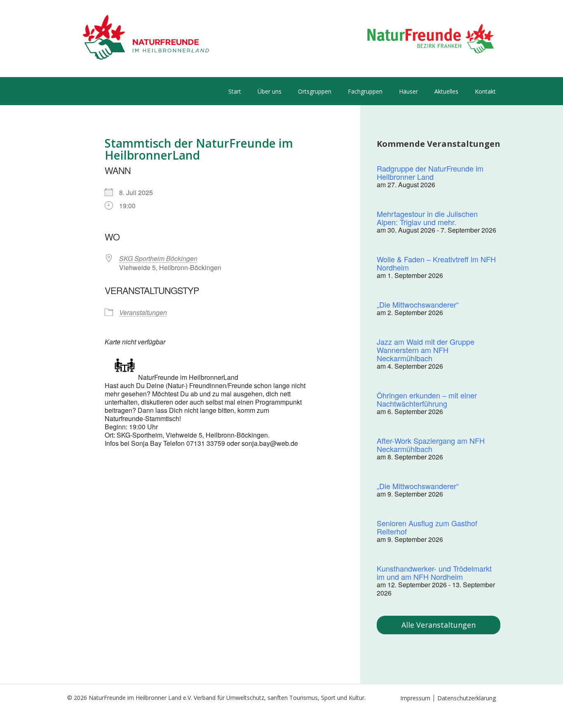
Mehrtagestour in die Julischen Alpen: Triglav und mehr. (427, 218)
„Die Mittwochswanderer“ (418, 304)
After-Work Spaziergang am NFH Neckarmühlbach (431, 444)
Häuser (408, 91)
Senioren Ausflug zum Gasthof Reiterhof (427, 527)
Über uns (270, 91)
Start (234, 91)
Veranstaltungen (143, 312)
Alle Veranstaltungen (438, 625)
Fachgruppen (365, 91)
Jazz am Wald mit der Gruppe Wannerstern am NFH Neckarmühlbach (425, 349)
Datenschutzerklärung (466, 698)
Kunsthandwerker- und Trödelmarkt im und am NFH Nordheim (434, 572)
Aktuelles (446, 91)
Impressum (415, 698)
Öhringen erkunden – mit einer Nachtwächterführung (427, 399)
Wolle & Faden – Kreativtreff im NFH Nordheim (436, 263)
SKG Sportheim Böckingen (158, 258)
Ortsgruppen (314, 91)
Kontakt (485, 91)
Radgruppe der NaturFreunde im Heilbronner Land (430, 172)
